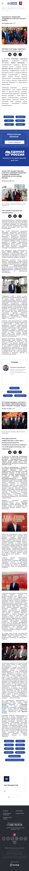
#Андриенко (9, 741)
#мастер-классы (20, 395)
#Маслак (20, 120)
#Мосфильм (20, 752)
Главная (4, 8)
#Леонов (20, 741)
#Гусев (20, 748)
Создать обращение (14, 142)
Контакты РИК (20, 813)
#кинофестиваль (14, 756)
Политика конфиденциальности (14, 853)
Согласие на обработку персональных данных (14, 857)
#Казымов (9, 744)
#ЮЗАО (8, 395)
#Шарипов (20, 744)
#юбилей (20, 124)
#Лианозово (20, 116)
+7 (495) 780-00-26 (14, 825)
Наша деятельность (13, 8)
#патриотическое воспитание (15, 760)
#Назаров (8, 752)
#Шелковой (9, 748)
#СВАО (9, 124)
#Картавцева (8, 116)
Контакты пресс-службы (7, 818)
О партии (5, 810)
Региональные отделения (7, 814)
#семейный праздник (14, 391)
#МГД (9, 120)
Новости (22, 8)
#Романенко (14, 388)
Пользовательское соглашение (14, 851)
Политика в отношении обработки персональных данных (14, 855)
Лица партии (19, 810)
